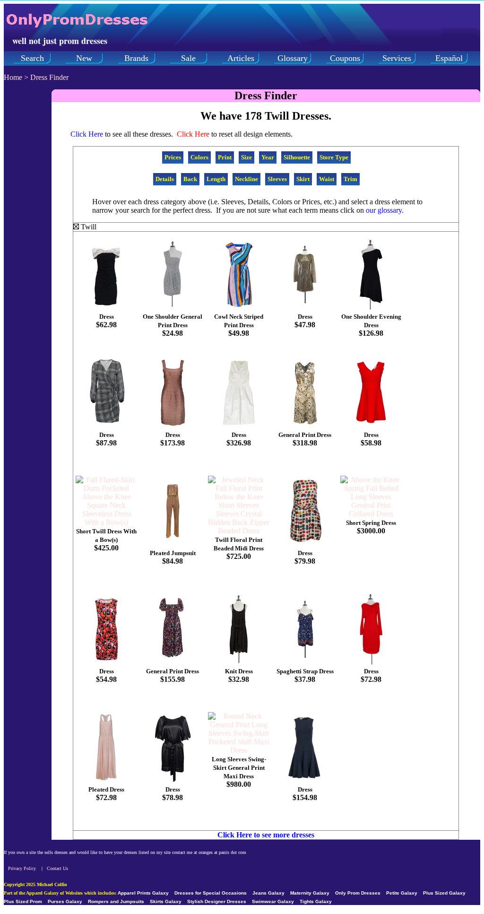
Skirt (303, 179)
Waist (326, 179)
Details (165, 179)
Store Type (334, 157)
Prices (172, 157)
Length (216, 179)
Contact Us (57, 868)
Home (13, 77)
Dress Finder (49, 77)
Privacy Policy (22, 868)
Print (225, 157)
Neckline (246, 179)
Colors (199, 157)
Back (190, 179)
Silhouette (297, 157)
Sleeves (277, 179)
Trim (350, 179)
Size (246, 157)
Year (267, 157)
